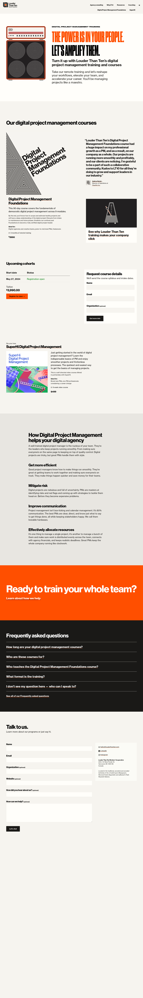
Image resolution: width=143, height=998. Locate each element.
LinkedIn (103, 751)
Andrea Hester (97, 181)
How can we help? (18, 801)
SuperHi (132, 10)
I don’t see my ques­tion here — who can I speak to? (41, 686)
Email (89, 294)
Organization (96, 306)
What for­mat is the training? (25, 676)
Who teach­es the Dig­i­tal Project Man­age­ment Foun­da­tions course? (52, 666)
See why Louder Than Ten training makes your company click (108, 235)
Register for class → (17, 296)
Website (13, 778)
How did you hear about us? (22, 790)
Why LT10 (110, 5)
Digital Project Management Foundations (111, 10)
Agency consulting (96, 5)
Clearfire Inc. (96, 185)
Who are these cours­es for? (25, 657)
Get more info (96, 319)
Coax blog (131, 5)
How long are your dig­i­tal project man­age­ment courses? (44, 647)
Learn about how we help (23, 598)
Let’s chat (14, 830)
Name (89, 283)
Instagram (104, 755)
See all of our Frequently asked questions (27, 696)
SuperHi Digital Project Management (33, 346)
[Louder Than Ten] (10, 4)
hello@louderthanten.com (109, 747)
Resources (121, 5)
